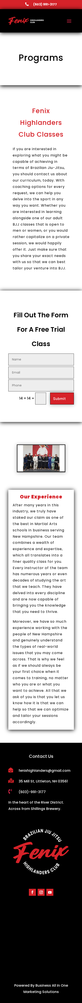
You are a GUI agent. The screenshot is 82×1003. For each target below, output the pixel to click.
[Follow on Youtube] (49, 892)
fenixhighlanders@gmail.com (44, 770)
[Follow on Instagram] (41, 892)
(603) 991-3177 (45, 4)
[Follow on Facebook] (32, 892)
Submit (59, 398)
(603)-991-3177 (32, 791)
